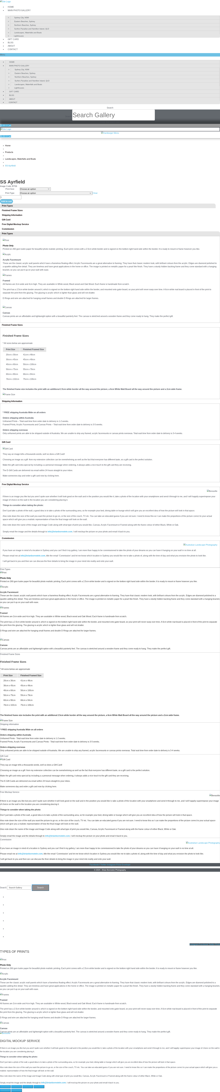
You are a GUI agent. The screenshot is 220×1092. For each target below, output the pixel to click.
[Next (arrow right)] (16, 1090)
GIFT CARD (13, 39)
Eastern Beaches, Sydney (24, 21)
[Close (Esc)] (5, 1086)
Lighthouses (19, 36)
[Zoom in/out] (39, 1086)
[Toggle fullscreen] (27, 1086)
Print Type (9, 193)
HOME (11, 7)
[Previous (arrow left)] (5, 1090)
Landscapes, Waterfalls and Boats (28, 33)
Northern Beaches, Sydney (25, 25)
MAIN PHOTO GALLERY (19, 10)
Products (9, 152)
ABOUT (11, 46)
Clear (95, 193)
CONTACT (13, 49)
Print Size (9, 189)
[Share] (16, 1086)
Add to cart (6, 201)
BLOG (10, 43)
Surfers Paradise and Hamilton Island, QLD (31, 29)
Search (68, 116)
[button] (110, 54)
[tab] (108, 206)
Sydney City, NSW (21, 18)
